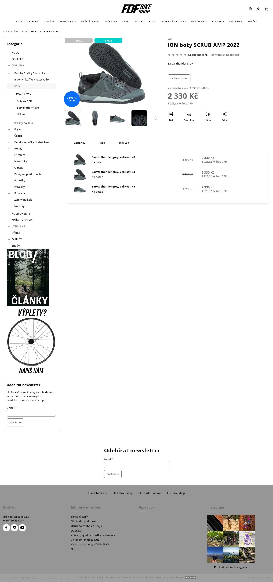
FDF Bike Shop (176, 493)
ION (170, 39)
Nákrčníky (20, 161)
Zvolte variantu (179, 78)
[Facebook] (6, 527)
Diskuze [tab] (124, 143)
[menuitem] (19, 21)
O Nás (75, 549)
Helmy (18, 148)
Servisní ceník (79, 516)
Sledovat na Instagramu (233, 567)
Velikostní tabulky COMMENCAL (91, 544)
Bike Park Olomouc (150, 493)
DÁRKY (16, 233)
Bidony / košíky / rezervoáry (32, 79)
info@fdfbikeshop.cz (16, 516)
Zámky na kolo (23, 199)
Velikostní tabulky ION (85, 540)
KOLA (15, 52)
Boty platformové (28, 107)
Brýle (17, 129)
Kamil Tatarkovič (98, 493)
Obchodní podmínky (84, 521)
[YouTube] (22, 527)
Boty (17, 86)
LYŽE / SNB (18, 226)
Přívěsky (19, 187)
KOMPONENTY (21, 213)
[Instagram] (14, 527)
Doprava (76, 530)
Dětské (21, 114)
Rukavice (19, 193)
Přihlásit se (15, 422)
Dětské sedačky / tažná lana (32, 142)
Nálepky (19, 206)
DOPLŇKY (18, 65)
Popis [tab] (102, 143)
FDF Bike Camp (123, 493)
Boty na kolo (23, 93)
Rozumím (190, 577)
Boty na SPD (24, 101)
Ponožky (19, 180)
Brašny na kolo (23, 123)
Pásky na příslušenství (28, 174)
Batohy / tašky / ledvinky (29, 73)
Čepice (18, 136)
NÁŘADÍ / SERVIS (22, 220)
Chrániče (19, 155)
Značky (16, 245)
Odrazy (18, 167)
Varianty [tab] (79, 143)
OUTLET (17, 239)
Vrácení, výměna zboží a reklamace (93, 535)
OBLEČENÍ (18, 59)
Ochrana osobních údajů (86, 526)
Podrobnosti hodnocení (225, 55)
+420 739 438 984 (13, 520)
